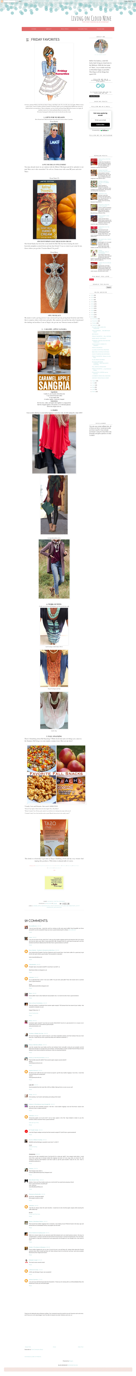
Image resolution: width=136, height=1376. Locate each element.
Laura (30, 937)
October (94, 323)
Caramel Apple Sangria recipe (41, 905)
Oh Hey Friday (69, 865)
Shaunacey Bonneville (35, 1194)
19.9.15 (48, 1247)
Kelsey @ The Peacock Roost (37, 1057)
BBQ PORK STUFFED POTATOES (100, 352)
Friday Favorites (43, 865)
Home (34, 29)
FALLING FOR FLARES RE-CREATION (99, 328)
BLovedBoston (33, 926)
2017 (92, 312)
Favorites (83, 29)
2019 (92, 308)
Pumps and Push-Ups (34, 1214)
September (95, 325)
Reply (30, 932)
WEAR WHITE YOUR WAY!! (99, 338)
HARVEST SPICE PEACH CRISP (100, 378)
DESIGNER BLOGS (73, 1365)
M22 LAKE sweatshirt (69, 905)
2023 (92, 299)
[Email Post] (60, 903)
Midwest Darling (33, 1146)
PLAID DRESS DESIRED (98, 359)
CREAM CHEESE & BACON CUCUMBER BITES (103, 183)
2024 (92, 297)
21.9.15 (40, 1269)
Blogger (71, 1361)
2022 (92, 301)
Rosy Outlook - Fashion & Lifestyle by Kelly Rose (42, 950)
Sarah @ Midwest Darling (35, 1139)
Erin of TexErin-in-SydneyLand (37, 1232)
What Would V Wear (34, 1180)
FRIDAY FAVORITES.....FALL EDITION (101, 336)
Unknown (31, 977)
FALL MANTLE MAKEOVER (99, 366)
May (93, 387)
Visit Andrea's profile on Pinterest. (33, 1356)
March (94, 391)
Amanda (36, 865)
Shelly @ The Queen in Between (37, 1247)
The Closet (64, 865)
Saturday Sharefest (57, 867)
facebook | (50, 901)
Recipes (65, 29)
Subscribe (100, 125)
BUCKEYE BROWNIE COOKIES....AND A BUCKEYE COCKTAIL (100, 363)
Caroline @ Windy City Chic (36, 1033)
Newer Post (28, 1347)
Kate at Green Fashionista (36, 1003)
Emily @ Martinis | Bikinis (35, 1044)
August (94, 380)
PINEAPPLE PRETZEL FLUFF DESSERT (104, 205)
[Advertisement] (54, 1331)
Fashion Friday (76, 865)
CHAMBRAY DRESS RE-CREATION (101, 376)
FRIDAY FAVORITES (97, 347)
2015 (92, 317)
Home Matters (57, 865)
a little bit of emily (33, 1269)
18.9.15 (39, 926)
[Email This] (63, 904)
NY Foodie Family (33, 1130)
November (95, 321)
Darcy (30, 1020)
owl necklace (58, 907)
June (93, 385)
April (93, 389)
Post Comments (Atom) (37, 1349)
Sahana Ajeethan (33, 1279)
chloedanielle (32, 964)
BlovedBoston (72, 930)
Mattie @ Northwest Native (36, 1221)
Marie (30, 993)
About (49, 29)
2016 (92, 314)
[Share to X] (67, 904)
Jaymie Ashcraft (33, 1070)
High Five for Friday (50, 865)
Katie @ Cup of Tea (34, 1122)
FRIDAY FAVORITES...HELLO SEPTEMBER (103, 252)
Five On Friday (50, 867)
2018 (92, 310)
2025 (92, 295)
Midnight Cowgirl (33, 1260)
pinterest (62, 901)
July (93, 383)
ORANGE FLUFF (102, 193)
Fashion (100, 29)
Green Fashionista (33, 1013)
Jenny (30, 1094)
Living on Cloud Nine (91, 18)
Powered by (96, 130)
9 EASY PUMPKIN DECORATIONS (101, 354)
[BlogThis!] (65, 904)
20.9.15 (40, 1260)
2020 (92, 306)
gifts (61, 905)
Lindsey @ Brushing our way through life (39, 1104)
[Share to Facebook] (68, 904)
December (95, 318)
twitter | (56, 901)
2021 (92, 304)
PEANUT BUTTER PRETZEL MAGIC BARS (104, 171)
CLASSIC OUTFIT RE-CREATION (100, 349)
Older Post (80, 1347)
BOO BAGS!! (95, 334)
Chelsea (31, 1168)
